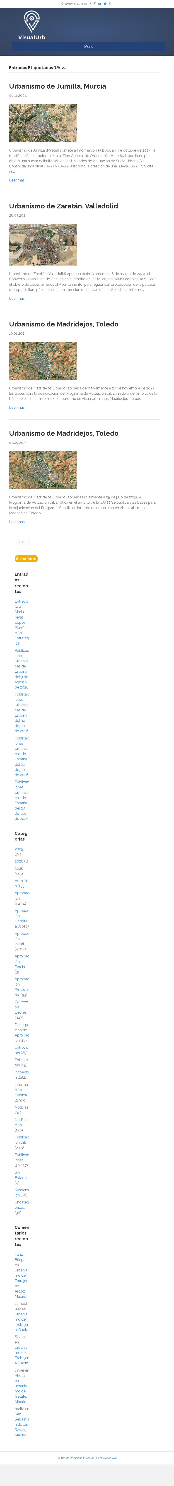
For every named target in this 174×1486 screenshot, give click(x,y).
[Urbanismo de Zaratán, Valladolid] (43, 244)
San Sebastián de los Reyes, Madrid (22, 1424)
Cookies (89, 1457)
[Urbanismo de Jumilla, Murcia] (43, 123)
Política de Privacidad (69, 1457)
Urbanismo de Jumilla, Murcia (57, 86)
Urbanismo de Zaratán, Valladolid (63, 206)
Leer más (17, 180)
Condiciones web (106, 1457)
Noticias (21, 1107)
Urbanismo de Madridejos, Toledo (63, 324)
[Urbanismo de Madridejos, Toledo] (43, 360)
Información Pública (21, 1089)
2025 (19, 849)
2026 (19, 861)
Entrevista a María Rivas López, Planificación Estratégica (22, 622)
